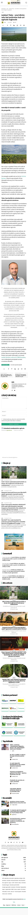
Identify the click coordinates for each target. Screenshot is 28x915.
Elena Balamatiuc (15, 824)
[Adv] (2, 22)
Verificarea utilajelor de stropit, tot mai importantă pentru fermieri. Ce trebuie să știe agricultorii (13, 571)
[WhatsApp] (17, 25)
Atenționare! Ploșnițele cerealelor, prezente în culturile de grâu (20, 375)
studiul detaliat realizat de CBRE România (13, 357)
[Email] (20, 25)
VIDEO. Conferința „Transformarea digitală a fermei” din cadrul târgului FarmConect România (17, 747)
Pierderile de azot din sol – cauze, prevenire (17, 781)
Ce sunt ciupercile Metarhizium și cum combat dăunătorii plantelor (17, 764)
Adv (7, 8)
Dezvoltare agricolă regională (16, 364)
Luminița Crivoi (15, 759)
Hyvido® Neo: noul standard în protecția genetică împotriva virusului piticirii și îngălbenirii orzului (13, 521)
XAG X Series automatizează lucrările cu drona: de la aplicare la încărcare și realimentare (13, 483)
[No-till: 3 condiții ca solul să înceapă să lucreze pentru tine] (5, 757)
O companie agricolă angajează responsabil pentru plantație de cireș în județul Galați (18, 811)
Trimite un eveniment (18, 430)
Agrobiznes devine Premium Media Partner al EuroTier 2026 (18, 802)
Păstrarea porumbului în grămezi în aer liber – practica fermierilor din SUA (18, 773)
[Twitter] (16, 842)
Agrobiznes (14, 814)
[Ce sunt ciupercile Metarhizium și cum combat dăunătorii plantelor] (5, 765)
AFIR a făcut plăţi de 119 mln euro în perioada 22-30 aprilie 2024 (6, 375)
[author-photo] (11, 751)
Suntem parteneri (10, 695)
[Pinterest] (10, 25)
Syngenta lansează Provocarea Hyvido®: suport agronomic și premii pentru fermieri (14, 494)
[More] (23, 25)
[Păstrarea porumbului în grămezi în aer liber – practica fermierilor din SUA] (5, 774)
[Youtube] (22, 842)
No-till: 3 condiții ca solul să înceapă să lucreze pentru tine (17, 756)
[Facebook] (7, 25)
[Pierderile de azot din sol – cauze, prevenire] (5, 782)
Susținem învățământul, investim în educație (13, 717)
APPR (13, 750)
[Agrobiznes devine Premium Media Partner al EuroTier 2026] (5, 804)
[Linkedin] (14, 25)
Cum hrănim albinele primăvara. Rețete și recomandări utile (15, 790)
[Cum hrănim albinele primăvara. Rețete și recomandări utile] (5, 791)
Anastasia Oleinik (15, 793)
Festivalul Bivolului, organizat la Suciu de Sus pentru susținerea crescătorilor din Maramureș (18, 820)
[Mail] (14, 390)
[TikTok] (14, 842)
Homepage (3, 8)
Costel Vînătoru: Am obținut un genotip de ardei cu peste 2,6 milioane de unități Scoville (14, 559)
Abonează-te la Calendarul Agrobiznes (9, 457)
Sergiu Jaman (14, 804)
